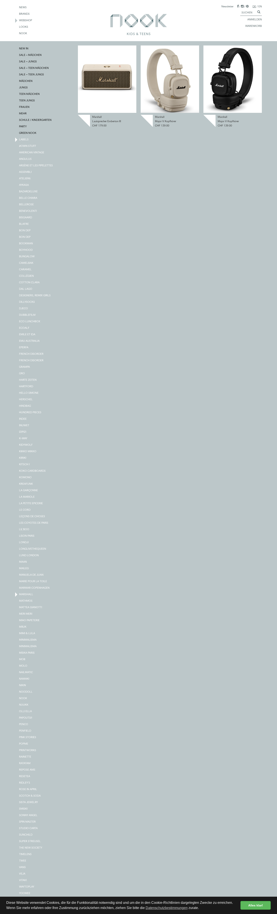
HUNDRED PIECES (30, 412)
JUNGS (23, 87)
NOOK (23, 33)
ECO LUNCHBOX (29, 321)
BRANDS (24, 13)
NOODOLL (25, 691)
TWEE (22, 860)
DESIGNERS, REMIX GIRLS (35, 295)
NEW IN (23, 48)
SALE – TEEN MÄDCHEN (34, 68)
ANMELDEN (254, 19)
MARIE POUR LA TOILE (33, 581)
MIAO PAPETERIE (29, 620)
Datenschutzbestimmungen (167, 908)
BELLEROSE (26, 204)
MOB (22, 659)
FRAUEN (24, 107)
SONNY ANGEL (28, 815)
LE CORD (25, 509)
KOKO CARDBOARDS (32, 470)
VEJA (22, 873)
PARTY (23, 126)
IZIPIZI (22, 431)
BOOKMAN (26, 243)
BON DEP (25, 230)
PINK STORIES (27, 737)
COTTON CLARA (29, 282)
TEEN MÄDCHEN (29, 94)
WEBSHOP (25, 20)
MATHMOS (25, 600)
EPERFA (23, 347)
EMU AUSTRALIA (29, 340)
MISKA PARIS (27, 652)
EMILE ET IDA (27, 334)
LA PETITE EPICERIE (31, 503)
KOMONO (25, 477)
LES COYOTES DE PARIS (33, 522)
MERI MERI (25, 613)
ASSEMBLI (25, 171)
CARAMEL (25, 269)
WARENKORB (253, 26)
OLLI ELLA (25, 711)
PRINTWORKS (27, 750)
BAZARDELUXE (28, 191)
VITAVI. (23, 880)
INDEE (23, 418)
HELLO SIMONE (29, 392)
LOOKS (23, 26)
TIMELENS (25, 854)
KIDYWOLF (26, 444)
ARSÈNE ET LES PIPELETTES (36, 165)
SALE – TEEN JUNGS (31, 74)
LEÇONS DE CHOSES (32, 516)
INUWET (24, 425)
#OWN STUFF (27, 145)
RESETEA (24, 776)
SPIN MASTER (27, 821)
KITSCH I (24, 464)
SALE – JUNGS (28, 61)
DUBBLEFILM (27, 314)
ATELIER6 (25, 178)
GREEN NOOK (27, 133)
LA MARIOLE (27, 496)
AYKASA (24, 184)
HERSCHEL (26, 399)
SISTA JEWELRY (28, 802)
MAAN (23, 561)
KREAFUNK (26, 483)
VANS (22, 867)
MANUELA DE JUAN (31, 574)
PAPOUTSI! (25, 717)
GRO (22, 373)
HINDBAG (25, 405)
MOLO (23, 665)
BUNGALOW (27, 256)
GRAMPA (24, 366)
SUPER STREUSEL (30, 841)
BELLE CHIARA (28, 197)
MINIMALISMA (28, 639)
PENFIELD (25, 730)
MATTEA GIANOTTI (30, 607)
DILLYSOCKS (27, 301)
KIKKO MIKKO (27, 451)
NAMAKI (24, 678)
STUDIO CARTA (28, 828)
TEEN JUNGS (27, 100)
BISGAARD (25, 217)
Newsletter (227, 6)
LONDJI (24, 542)
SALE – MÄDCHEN (30, 55)
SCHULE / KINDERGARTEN (35, 120)
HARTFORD (26, 386)
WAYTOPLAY (26, 886)
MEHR (23, 113)
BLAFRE (24, 223)
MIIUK (22, 626)
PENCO (23, 724)
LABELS (24, 139)
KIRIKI (22, 457)
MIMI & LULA (27, 633)
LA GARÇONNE (28, 490)
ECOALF (24, 327)
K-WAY (23, 438)
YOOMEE (24, 893)
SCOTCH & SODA (30, 795)
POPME (23, 743)
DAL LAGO (25, 288)
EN (260, 6)
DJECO (23, 308)
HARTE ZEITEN (28, 379)
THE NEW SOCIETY (30, 847)
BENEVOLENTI (28, 210)
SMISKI (23, 808)
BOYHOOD (26, 249)
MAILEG (24, 568)
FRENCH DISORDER (31, 353)
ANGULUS (25, 158)
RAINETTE (25, 756)
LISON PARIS (26, 535)
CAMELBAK (26, 262)
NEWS (23, 7)
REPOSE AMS (27, 769)
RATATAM (25, 763)
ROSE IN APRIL (28, 789)
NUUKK (23, 704)
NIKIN (22, 685)
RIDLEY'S (24, 782)
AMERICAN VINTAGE (31, 152)
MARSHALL (26, 594)
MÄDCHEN (25, 81)
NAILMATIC (26, 672)
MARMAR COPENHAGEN (34, 587)
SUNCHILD (25, 834)
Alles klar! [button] (255, 905)
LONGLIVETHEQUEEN (32, 548)
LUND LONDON (29, 555)
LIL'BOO (24, 529)
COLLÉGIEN (26, 275)
